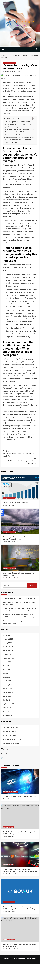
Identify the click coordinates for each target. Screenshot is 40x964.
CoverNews (29, 958)
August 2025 (7, 662)
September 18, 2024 (15, 71)
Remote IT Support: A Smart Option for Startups (19, 598)
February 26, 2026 (13, 911)
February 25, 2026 (13, 949)
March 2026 (7, 635)
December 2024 (8, 692)
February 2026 (8, 639)
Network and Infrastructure (12, 739)
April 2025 (6, 677)
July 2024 (6, 711)
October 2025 (7, 654)
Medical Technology (10, 731)
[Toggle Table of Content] (33, 118)
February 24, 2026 (13, 505)
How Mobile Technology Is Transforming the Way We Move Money (19, 603)
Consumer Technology (10, 727)
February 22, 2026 (13, 578)
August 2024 (7, 707)
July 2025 (6, 666)
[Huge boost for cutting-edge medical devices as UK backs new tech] (20, 929)
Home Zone (5, 754)
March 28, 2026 (13, 799)
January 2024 (7, 715)
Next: (21, 461)
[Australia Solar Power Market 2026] (20, 487)
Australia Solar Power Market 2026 (15, 503)
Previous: (18, 453)
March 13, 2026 (13, 874)
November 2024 (8, 696)
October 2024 (7, 700)
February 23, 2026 (13, 541)
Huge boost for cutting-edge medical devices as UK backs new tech (19, 622)
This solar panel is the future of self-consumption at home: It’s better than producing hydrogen (18, 124)
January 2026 (7, 643)
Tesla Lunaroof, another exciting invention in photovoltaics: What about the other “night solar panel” (20, 139)
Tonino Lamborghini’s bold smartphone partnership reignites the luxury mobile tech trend (20, 610)
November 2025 (8, 650)
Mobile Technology (9, 735)
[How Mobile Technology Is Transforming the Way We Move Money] (20, 816)
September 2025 (8, 658)
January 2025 (7, 688)
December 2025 (8, 646)
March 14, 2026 (13, 836)
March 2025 (7, 681)
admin (6, 71)
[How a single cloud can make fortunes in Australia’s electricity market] (20, 521)
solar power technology (9, 62)
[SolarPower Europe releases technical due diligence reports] (20, 558)
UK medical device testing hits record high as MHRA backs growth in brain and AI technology (19, 616)
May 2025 (6, 673)
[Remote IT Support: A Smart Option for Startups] (20, 781)
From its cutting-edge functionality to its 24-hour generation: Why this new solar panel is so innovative (19, 131)
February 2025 (8, 685)
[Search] (36, 49)
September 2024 (8, 704)
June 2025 (6, 669)
